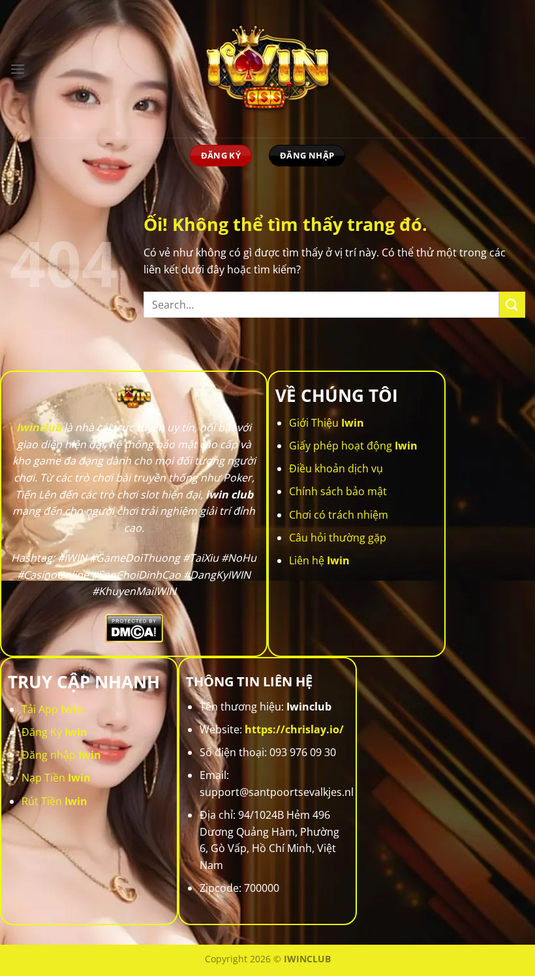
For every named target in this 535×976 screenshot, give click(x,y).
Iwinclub (38, 427)
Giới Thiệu (326, 423)
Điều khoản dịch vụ (336, 468)
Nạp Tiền (56, 777)
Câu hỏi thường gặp (337, 537)
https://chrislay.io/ (294, 729)
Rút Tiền (54, 801)
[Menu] (17, 69)
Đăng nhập (61, 755)
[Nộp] (512, 304)
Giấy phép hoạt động (353, 445)
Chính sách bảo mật (338, 491)
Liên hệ (319, 560)
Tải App (53, 709)
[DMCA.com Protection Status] (134, 627)
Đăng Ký (54, 732)
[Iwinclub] (267, 68)
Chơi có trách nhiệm (338, 515)
